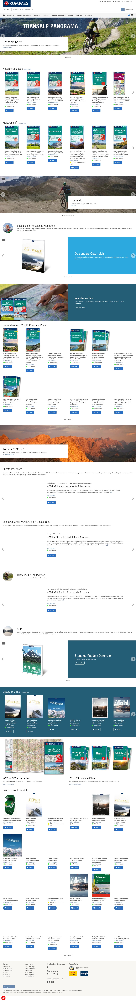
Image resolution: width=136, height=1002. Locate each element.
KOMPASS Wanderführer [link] (82, 778)
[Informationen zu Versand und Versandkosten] (73, 973)
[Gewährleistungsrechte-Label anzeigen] (48, 967)
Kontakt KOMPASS (7, 970)
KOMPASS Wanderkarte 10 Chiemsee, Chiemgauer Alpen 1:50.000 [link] (33, 99)
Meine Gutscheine (29, 974)
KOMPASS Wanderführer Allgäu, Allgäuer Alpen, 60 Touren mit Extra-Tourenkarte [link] (55, 355)
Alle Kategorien (88, 15)
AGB (4, 990)
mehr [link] (111, 492)
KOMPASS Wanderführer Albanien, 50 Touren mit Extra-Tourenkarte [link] (32, 401)
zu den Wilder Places (8, 454)
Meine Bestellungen (30, 966)
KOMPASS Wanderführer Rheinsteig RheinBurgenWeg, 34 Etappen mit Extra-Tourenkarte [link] (78, 355)
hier (61, 992)
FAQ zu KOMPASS (7, 968)
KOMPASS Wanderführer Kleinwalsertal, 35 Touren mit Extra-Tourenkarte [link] (54, 401)
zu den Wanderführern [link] (75, 784)
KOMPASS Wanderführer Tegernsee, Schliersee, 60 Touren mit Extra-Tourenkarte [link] (78, 99)
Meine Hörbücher (29, 972)
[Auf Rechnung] (54, 974)
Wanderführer (45, 15)
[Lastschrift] (58, 974)
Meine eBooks (28, 970)
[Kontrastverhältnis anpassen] (3, 998)
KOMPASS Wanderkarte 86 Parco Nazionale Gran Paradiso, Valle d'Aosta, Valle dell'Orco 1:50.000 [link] (13, 153)
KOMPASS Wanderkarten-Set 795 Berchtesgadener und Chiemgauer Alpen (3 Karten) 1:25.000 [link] (35, 153)
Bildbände (70, 15)
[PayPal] (48, 974)
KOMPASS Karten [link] (80, 307)
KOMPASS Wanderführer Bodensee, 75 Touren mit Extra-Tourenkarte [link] (98, 401)
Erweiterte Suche (129, 9)
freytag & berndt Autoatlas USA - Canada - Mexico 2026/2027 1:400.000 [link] (55, 938)
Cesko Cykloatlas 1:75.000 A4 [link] (55, 898)
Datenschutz (9, 990)
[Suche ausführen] (123, 9)
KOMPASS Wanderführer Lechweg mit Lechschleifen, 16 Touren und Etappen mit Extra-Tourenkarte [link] (79, 401)
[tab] (66, 57)
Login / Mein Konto (128, 1)
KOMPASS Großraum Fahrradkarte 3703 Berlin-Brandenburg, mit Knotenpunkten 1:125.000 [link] (122, 99)
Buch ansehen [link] (16, 663)
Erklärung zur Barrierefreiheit (46, 990)
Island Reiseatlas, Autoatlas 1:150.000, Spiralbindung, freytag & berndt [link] (99, 860)
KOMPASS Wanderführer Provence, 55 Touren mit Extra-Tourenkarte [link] (98, 355)
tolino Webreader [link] (107, 1)
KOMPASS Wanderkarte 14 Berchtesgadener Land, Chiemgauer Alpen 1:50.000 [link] (55, 99)
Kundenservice (6, 976)
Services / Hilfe (6, 974)
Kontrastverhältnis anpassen (76, 990)
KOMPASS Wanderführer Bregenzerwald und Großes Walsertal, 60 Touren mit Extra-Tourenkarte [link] (123, 401)
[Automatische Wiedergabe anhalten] (4, 21)
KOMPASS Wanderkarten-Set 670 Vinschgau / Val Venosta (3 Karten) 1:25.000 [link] (121, 153)
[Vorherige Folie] (2, 36)
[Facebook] (48, 982)
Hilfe (100, 1)
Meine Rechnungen (30, 968)
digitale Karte (78, 15)
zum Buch (10, 205)
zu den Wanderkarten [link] (8, 784)
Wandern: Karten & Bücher (24, 15)
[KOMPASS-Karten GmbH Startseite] (17, 3)
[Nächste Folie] (133, 36)
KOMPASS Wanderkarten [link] (16, 778)
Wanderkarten (36, 15)
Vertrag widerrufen (9, 987)
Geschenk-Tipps (11, 15)
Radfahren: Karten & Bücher (59, 15)
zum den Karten (72, 47)
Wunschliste (117, 1)
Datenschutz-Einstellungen (61, 990)
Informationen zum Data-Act (30, 990)
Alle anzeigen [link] (27, 69)
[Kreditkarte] (51, 974)
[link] (12, 83)
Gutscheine (6, 972)
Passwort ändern (29, 976)
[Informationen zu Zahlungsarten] (84, 973)
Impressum (16, 990)
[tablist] (68, 57)
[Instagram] (53, 982)
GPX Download (6, 966)
